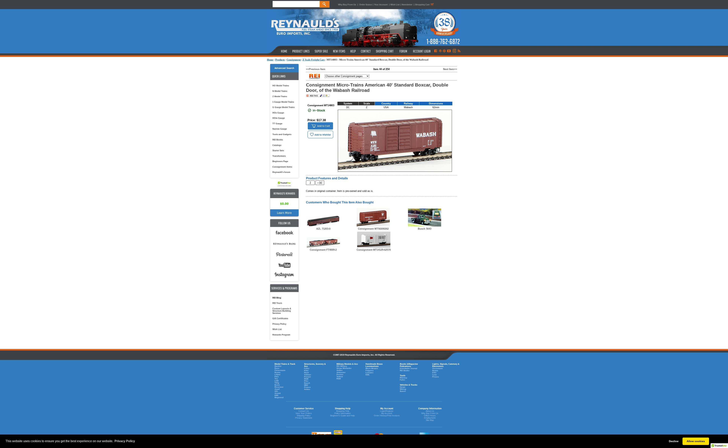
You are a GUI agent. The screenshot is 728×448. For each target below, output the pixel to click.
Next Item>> (450, 69)
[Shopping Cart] (384, 51)
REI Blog (276, 298)
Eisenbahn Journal (408, 368)
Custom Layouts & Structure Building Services (281, 310)
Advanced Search (284, 68)
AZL (276, 391)
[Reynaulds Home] (278, 51)
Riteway (403, 378)
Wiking (403, 389)
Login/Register (386, 411)
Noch (306, 373)
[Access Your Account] (421, 51)
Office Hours (430, 415)
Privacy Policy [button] (125, 441)
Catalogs (276, 145)
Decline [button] (674, 441)
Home (270, 59)
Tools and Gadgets (281, 134)
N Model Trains (279, 91)
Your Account (381, 4)
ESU (434, 373)
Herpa (402, 387)
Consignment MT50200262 (373, 228)
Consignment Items (282, 167)
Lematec (369, 373)
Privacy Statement (303, 418)
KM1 (276, 395)
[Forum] (403, 51)
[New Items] (339, 51)
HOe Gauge (278, 113)
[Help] (353, 51)
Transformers (279, 156)
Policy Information (342, 413)
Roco (277, 368)
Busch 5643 (424, 228)
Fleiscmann (280, 370)
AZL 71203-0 (323, 228)
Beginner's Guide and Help (342, 415)
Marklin (278, 366)
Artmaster (341, 372)
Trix (276, 379)
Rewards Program (281, 335)
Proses (307, 387)
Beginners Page (280, 161)
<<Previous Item (315, 69)
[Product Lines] (301, 51)
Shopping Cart (422, 4)
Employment (429, 418)
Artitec (307, 389)
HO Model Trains (280, 85)
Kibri (306, 370)
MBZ (306, 385)
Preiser (307, 377)
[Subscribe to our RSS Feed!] (459, 51)
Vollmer (307, 375)
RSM (306, 379)
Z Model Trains (279, 96)
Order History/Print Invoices (387, 415)
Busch (307, 383)
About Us (430, 411)
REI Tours (277, 303)
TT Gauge (277, 123)
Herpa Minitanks (344, 368)
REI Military (342, 366)
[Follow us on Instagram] (454, 51)
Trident (340, 377)
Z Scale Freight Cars (314, 59)
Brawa (277, 372)
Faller (306, 368)
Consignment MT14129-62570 (374, 249)
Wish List (395, 4)
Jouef (277, 389)
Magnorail (279, 397)
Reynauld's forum (281, 172)
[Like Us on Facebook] (435, 51)
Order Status (365, 4)
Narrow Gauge (279, 129)
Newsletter (407, 4)
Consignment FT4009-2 (323, 249)
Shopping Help (342, 411)
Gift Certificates (280, 318)
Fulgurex (370, 370)
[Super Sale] (321, 51)
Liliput (277, 374)
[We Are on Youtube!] (449, 51)
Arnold (278, 393)
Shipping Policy (304, 415)
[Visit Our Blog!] (440, 51)
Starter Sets (278, 150)
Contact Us (303, 411)
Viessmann (437, 368)
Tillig (277, 383)
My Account (386, 413)
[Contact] (366, 51)
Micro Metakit (372, 368)
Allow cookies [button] (696, 441)
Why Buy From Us (347, 4)
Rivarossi (279, 387)
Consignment (294, 59)
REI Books (277, 140)
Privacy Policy (279, 324)
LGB (276, 381)
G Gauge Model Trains (283, 107)
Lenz (434, 375)
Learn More (284, 212)
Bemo (277, 385)
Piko (277, 377)
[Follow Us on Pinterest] (444, 51)
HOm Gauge (278, 118)
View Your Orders (304, 413)
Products (280, 59)
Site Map (430, 420)
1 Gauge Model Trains (283, 102)
